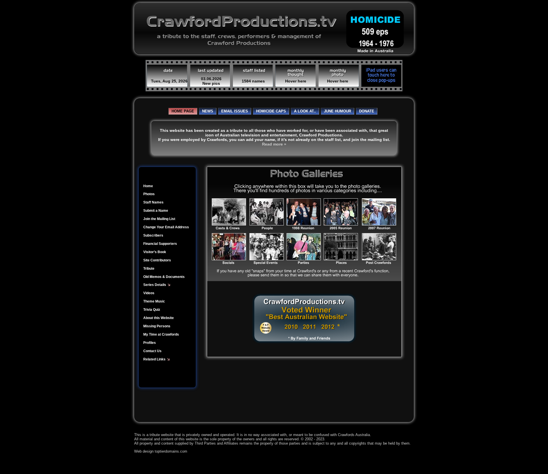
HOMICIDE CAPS (271, 111)
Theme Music (154, 301)
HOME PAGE (183, 111)
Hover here (295, 81)
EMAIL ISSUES (234, 111)
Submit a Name (155, 211)
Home (148, 186)
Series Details (155, 285)
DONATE (366, 111)
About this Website (158, 318)
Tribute (148, 269)
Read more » (274, 144)
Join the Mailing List (159, 219)
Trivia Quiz (151, 310)
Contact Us (152, 351)
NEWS (207, 111)
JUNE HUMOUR (337, 111)
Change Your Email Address (166, 227)
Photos (149, 194)
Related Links (155, 359)
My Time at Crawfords (161, 334)
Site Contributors (157, 260)
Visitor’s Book (154, 252)
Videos (148, 293)
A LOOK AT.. (305, 111)
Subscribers (153, 235)
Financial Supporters (160, 244)
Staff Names (153, 202)
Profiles (149, 343)
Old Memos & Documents (164, 277)
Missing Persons (156, 326)
